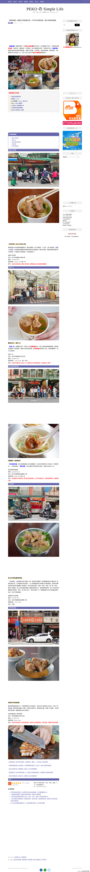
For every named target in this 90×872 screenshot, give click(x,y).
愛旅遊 (31, 1)
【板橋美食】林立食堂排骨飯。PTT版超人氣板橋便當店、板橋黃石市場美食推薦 (30, 772)
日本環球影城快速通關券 (17, 107)
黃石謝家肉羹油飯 (16, 142)
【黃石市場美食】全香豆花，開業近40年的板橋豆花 (22, 776)
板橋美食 (23, 857)
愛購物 (26, 1)
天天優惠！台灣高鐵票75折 (17, 105)
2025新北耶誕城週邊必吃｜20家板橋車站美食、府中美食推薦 (28, 803)
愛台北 (15, 1)
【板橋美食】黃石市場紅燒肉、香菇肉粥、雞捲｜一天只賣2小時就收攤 (28, 762)
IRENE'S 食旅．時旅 (67, 215)
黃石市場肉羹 (17, 859)
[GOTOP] (49, 870)
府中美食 (43, 859)
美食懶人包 (17, 857)
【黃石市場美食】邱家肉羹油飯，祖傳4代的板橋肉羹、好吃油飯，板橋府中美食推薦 (35, 722)
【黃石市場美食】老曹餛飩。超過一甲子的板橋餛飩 (22, 769)
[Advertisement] (33, 35)
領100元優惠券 (18, 103)
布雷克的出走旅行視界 (67, 217)
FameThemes (80, 868)
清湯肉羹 (29, 859)
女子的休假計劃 (66, 223)
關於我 (10, 1)
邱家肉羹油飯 (15, 146)
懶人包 (36, 1)
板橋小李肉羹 (15, 138)
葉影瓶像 (64, 225)
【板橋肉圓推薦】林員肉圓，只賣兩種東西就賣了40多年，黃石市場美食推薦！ (30, 765)
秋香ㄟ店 (14, 140)
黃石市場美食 (37, 859)
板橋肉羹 (24, 859)
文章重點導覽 (12, 134)
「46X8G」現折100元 (23, 101)
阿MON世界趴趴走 (66, 222)
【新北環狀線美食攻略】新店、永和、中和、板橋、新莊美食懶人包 (29, 796)
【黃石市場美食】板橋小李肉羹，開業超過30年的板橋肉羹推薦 (29, 264)
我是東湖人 (69, 225)
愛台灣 (20, 1)
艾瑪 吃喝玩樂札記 (66, 219)
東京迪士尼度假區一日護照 (17, 109)
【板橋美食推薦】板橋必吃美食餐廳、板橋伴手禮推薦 (26, 794)
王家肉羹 (14, 144)
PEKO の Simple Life (45, 9)
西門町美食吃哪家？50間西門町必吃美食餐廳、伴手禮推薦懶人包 (29, 792)
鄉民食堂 (64, 220)
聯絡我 (42, 1)
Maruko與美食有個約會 (67, 214)
